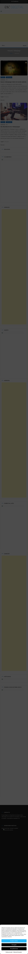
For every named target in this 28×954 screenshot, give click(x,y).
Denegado (14, 944)
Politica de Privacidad (17, 952)
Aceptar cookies (14, 940)
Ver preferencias (14, 948)
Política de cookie (9, 952)
